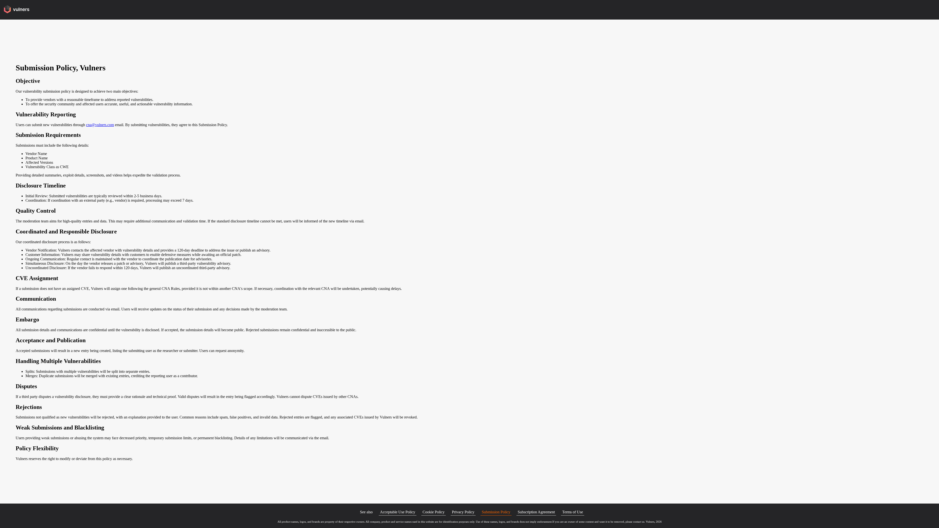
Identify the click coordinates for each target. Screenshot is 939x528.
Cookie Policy (434, 512)
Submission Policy (496, 512)
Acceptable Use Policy (397, 512)
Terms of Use (572, 512)
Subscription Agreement (536, 512)
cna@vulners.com (100, 125)
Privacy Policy (463, 512)
